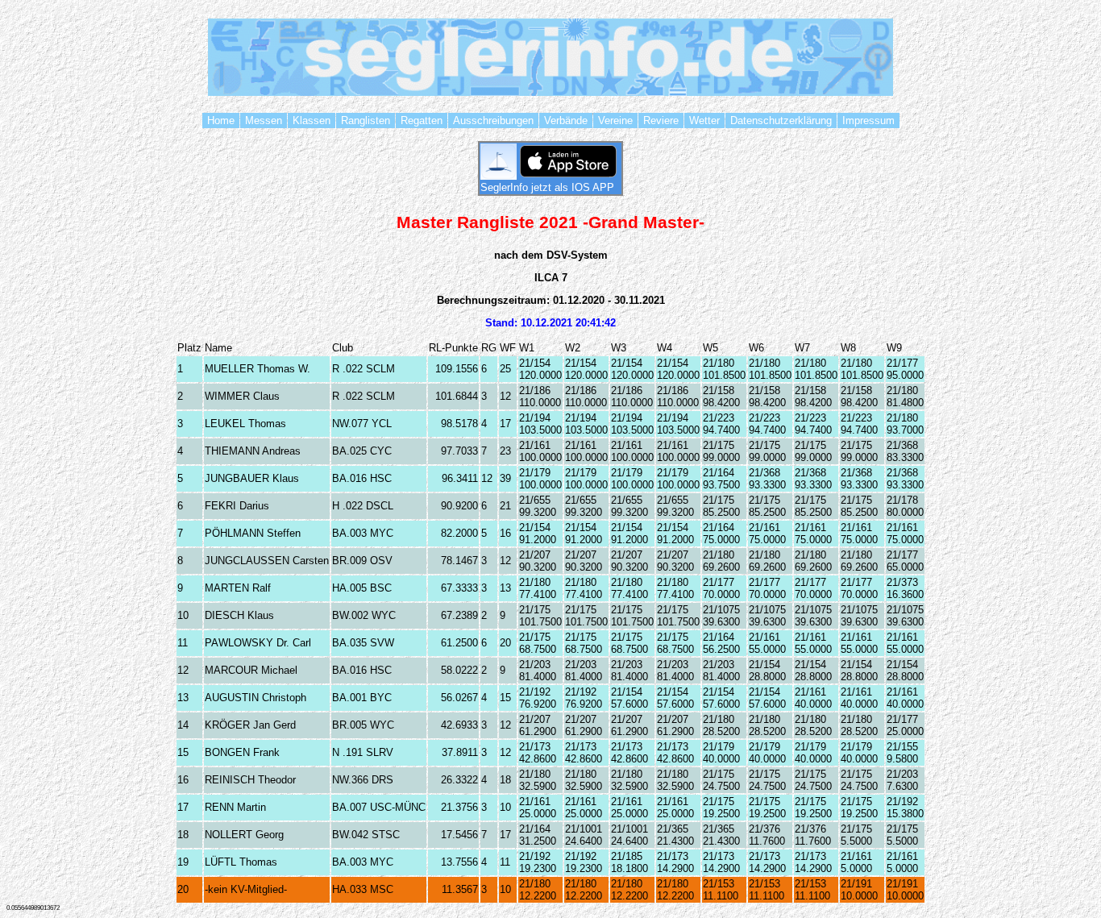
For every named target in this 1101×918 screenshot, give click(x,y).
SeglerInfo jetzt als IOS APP (550, 187)
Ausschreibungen (493, 120)
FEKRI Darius (237, 506)
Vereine (615, 120)
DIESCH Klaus (239, 615)
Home (221, 120)
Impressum (868, 120)
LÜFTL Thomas (241, 862)
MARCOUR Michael (251, 670)
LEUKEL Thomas (245, 423)
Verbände (566, 120)
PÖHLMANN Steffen (253, 533)
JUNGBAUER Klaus (252, 478)
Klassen (311, 120)
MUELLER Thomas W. (257, 369)
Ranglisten (365, 120)
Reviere (661, 120)
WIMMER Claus (242, 396)
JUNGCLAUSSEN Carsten (267, 561)
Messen (263, 120)
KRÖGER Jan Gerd (250, 725)
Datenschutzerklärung (781, 120)
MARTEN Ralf (238, 588)
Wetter (704, 120)
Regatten (421, 120)
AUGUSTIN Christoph (255, 698)
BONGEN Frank (242, 752)
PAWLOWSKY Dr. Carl (258, 643)
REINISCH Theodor (250, 780)
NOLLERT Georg (244, 835)
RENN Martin (235, 807)
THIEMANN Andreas (253, 451)
